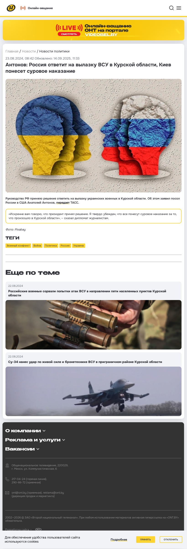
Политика (51, 245)
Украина (78, 245)
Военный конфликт (18, 245)
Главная (11, 51)
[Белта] (37, 529)
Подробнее (119, 539)
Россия (65, 245)
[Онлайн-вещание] (93, 30)
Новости (29, 51)
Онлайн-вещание (40, 8)
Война (37, 245)
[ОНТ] (11, 8)
